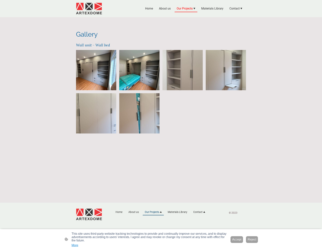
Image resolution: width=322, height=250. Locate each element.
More (75, 245)
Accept (236, 239)
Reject (252, 239)
